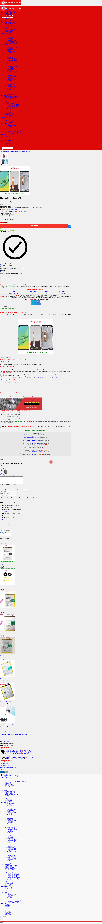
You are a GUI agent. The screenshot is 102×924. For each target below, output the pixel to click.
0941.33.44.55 (6, 209)
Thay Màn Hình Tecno (11, 86)
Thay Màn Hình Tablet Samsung (14, 131)
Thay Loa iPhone (8, 18)
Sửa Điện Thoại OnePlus (10, 81)
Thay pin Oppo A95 (4, 632)
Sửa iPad (7, 124)
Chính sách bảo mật (4, 763)
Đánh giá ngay (3, 474)
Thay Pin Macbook (9, 121)
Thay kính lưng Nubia (11, 77)
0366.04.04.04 (14, 209)
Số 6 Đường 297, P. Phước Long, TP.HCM (13, 756)
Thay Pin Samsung (9, 793)
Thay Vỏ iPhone (8, 14)
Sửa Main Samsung (9, 32)
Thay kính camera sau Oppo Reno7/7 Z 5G (9, 587)
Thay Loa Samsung (9, 30)
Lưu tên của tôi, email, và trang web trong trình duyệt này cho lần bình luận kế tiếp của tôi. (20, 497)
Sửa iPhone (4, 7)
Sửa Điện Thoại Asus (9, 92)
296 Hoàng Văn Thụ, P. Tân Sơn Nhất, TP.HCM (14, 755)
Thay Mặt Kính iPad (11, 126)
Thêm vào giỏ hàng (3, 222)
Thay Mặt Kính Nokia (11, 80)
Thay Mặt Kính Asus (11, 94)
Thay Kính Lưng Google (12, 73)
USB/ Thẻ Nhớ (8, 140)
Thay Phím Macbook (9, 120)
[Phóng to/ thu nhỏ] (0, 922)
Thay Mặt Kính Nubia (11, 76)
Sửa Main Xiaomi (10, 49)
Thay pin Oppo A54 (4, 655)
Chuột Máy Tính (8, 138)
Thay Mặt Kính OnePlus (12, 84)
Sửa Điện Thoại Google (9, 69)
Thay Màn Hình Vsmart (12, 89)
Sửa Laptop (4, 102)
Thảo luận (4, 511)
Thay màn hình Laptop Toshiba (13, 111)
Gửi (1, 536)
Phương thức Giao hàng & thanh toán (8, 767)
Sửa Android (5, 33)
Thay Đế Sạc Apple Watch (10, 99)
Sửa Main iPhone (8, 20)
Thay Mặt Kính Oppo (11, 37)
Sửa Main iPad (10, 129)
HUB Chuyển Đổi (8, 139)
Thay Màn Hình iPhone (9, 9)
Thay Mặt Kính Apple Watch (10, 97)
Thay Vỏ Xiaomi (10, 48)
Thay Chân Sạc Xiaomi (12, 47)
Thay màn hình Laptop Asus (13, 105)
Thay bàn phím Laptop (9, 113)
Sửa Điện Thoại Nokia (9, 78)
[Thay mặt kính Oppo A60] (5, 164)
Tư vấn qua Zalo (36, 301)
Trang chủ (4, 6)
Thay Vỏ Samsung (8, 31)
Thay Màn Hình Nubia (11, 75)
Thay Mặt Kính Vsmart (11, 90)
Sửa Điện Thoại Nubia (9, 74)
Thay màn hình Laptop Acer (13, 104)
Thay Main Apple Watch (10, 101)
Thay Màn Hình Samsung (10, 22)
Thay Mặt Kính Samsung (10, 23)
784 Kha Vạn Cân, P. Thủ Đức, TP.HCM (13, 753)
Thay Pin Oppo (10, 38)
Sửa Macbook (5, 117)
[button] (2, 22)
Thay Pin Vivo (10, 53)
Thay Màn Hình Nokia (11, 79)
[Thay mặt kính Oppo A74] (5, 158)
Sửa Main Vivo (10, 57)
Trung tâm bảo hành (6, 775)
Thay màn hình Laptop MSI (12, 110)
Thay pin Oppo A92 (4, 678)
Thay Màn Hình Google (12, 70)
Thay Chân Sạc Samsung (10, 28)
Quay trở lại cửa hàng (6, 44)
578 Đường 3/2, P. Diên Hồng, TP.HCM (13, 750)
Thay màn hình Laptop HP (12, 107)
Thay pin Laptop (8, 112)
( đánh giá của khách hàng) (6, 202)
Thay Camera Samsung (10, 29)
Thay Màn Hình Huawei (12, 59)
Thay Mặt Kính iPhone (9, 10)
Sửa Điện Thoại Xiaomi (9, 42)
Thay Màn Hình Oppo (11, 36)
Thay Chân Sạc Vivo (11, 55)
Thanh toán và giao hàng (7, 776)
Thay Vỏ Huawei (10, 61)
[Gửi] (2, 149)
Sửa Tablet (4, 123)
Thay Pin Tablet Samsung (12, 133)
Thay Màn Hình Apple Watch (11, 96)
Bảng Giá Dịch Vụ (8, 145)
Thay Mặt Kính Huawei (12, 60)
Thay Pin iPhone (8, 13)
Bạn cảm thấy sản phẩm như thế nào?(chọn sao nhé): (11, 489)
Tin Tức (4, 141)
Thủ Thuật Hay (8, 142)
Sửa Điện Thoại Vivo (9, 50)
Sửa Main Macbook (9, 122)
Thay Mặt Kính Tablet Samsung (13, 132)
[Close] (0, 503)
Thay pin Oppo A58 (4, 564)
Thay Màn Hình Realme (12, 65)
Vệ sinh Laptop (8, 116)
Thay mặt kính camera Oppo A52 (7, 724)
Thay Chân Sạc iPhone (9, 16)
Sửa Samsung (5, 21)
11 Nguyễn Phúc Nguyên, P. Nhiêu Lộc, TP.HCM (14, 751)
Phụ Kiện (4, 134)
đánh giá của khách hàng (5, 468)
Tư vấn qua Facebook (36, 304)
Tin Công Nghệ (8, 143)
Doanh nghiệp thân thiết (7, 779)
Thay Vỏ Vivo (10, 56)
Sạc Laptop (7, 135)
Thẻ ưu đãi (4, 774)
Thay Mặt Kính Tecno (11, 87)
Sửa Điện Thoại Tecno (9, 85)
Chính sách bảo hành (30, 502)
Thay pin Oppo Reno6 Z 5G (5, 701)
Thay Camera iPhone (9, 15)
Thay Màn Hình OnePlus (12, 83)
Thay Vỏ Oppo (10, 39)
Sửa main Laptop (8, 115)
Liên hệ (1, 769)
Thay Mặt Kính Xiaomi (11, 44)
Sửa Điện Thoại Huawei (10, 58)
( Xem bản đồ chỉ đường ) (43, 434)
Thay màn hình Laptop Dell (12, 106)
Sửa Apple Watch (6, 95)
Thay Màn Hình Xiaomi (12, 43)
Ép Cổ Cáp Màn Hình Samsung (11, 25)
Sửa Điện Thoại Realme (10, 64)
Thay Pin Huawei (10, 62)
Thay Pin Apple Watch (9, 98)
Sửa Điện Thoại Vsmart (9, 88)
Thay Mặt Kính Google (11, 71)
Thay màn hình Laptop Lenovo (13, 108)
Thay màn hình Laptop (9, 103)
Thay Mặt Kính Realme (12, 66)
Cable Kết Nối (7, 136)
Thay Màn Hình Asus (11, 93)
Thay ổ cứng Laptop (9, 114)
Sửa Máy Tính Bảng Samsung (11, 130)
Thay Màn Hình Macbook (10, 118)
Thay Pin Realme (10, 67)
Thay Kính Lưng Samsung (10, 27)
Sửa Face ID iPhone (9, 19)
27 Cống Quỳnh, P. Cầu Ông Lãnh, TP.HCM (13, 752)
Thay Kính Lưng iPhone (10, 11)
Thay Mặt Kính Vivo (11, 52)
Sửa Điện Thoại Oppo (9, 34)
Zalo (69, 226)
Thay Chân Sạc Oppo (11, 40)
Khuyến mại (7, 144)
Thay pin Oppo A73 (4, 610)
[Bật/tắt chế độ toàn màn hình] (1, 922)
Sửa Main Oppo (10, 41)
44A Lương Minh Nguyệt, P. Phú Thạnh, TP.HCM (15, 757)
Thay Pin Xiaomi (10, 46)
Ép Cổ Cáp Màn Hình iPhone (10, 12)
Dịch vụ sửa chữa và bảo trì (8, 777)
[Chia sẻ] (2, 922)
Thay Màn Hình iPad (11, 125)
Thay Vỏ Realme (10, 68)
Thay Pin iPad (10, 127)
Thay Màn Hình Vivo (11, 51)
